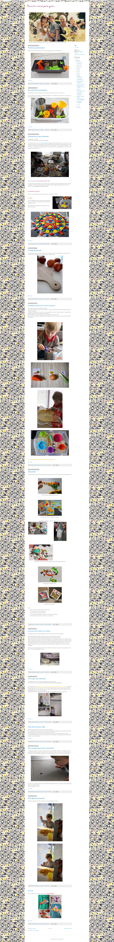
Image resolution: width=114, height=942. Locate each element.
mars (78, 106)
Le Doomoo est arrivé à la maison (39, 631)
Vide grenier (32, 472)
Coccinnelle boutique (43, 143)
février (78, 107)
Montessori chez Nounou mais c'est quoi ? (41, 306)
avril (78, 74)
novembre (79, 63)
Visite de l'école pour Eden (36, 727)
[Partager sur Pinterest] (56, 83)
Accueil (50, 928)
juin (77, 71)
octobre (78, 65)
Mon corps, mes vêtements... (37, 679)
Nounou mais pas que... (41, 6)
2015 (77, 60)
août (78, 68)
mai (77, 73)
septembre (79, 66)
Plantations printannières (36, 48)
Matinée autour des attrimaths (38, 136)
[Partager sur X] (54, 83)
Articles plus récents (32, 928)
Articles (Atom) (36, 930)
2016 (77, 58)
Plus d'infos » (30, 80)
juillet (78, 70)
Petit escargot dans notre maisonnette (41, 748)
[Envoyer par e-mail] (52, 83)
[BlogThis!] (53, 83)
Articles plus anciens (68, 928)
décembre (79, 61)
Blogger (62, 939)
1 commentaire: (47, 129)
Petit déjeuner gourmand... (36, 798)
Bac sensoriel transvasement (37, 90)
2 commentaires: (47, 83)
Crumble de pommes (34, 250)
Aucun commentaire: (47, 465)
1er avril (30, 891)
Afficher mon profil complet (80, 54)
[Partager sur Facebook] (55, 83)
